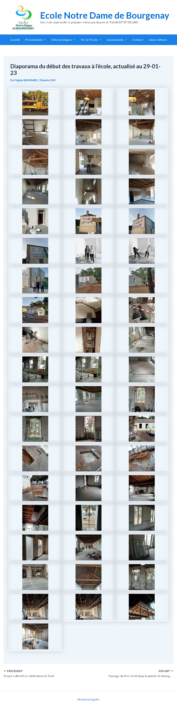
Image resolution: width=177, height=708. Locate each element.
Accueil (15, 39)
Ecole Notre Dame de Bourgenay (104, 15)
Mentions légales (88, 699)
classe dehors (158, 39)
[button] (44, 39)
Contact (137, 39)
